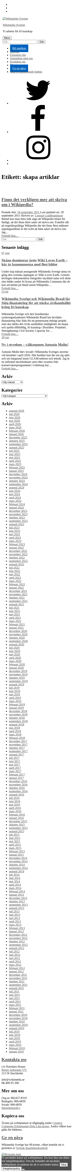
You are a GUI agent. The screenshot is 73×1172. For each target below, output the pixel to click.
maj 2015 (14, 841)
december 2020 (18, 631)
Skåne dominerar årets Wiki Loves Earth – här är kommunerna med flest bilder (34, 262)
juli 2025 (14, 450)
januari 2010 (16, 1051)
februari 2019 (17, 704)
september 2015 (18, 828)
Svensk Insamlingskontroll (31, 1148)
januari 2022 (16, 587)
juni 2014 (14, 878)
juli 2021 (14, 607)
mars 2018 (15, 734)
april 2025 (15, 460)
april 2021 (15, 617)
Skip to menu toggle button (26, 71)
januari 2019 (16, 707)
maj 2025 (14, 457)
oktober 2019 (17, 677)
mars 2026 (15, 427)
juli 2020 (14, 647)
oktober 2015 (17, 824)
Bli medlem (19, 48)
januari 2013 (16, 931)
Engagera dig (18, 55)
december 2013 (18, 898)
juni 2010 (14, 1034)
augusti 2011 (16, 988)
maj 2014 (14, 881)
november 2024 (18, 477)
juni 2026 (14, 417)
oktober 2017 (17, 747)
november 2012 (18, 938)
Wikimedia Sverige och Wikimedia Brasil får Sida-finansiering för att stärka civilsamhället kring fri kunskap (36, 303)
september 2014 (18, 868)
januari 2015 (16, 854)
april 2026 (15, 424)
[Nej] (23, 1169)
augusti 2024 (16, 487)
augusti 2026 (16, 410)
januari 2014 (16, 894)
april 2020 (15, 657)
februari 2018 (17, 737)
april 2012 (15, 961)
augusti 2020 (16, 644)
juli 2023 (14, 527)
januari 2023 (16, 547)
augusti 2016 (16, 794)
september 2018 (18, 721)
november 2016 (18, 784)
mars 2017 (15, 771)
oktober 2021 (17, 597)
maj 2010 (14, 1038)
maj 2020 (14, 654)
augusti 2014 (16, 871)
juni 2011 (14, 994)
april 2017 (15, 767)
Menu (7, 38)
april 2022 (15, 577)
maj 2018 (14, 727)
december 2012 (18, 934)
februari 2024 (17, 504)
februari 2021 (17, 624)
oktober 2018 (17, 717)
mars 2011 (15, 1004)
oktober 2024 (17, 480)
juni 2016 (14, 801)
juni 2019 (14, 691)
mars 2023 (15, 541)
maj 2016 (14, 804)
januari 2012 (16, 971)
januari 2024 (16, 507)
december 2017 (18, 741)
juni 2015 (14, 838)
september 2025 (18, 444)
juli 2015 (14, 834)
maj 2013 (14, 918)
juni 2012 (14, 954)
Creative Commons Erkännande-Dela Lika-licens (31, 1124)
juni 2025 (14, 454)
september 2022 (18, 561)
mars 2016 (15, 811)
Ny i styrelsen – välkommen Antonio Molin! (34, 345)
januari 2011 (16, 1011)
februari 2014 (17, 891)
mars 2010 (15, 1044)
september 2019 (18, 681)
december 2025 (18, 437)
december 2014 (18, 858)
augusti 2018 (16, 724)
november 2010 (18, 1018)
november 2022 (18, 554)
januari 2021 (16, 627)
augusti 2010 (16, 1028)
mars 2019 (15, 701)
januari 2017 (16, 777)
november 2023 (18, 514)
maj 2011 (14, 998)
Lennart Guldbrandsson (49, 215)
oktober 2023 (17, 517)
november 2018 (18, 714)
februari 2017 (17, 774)
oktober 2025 (17, 440)
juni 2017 (14, 761)
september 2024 (18, 484)
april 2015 (15, 844)
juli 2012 (14, 951)
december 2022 (18, 551)
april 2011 (15, 1001)
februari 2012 (17, 968)
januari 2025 (16, 470)
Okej (63, 1164)
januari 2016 (16, 818)
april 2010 (15, 1041)
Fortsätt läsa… (10, 235)
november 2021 (18, 594)
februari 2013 (17, 928)
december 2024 (18, 474)
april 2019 (15, 697)
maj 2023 (14, 534)
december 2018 (18, 711)
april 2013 (15, 921)
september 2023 (18, 520)
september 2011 (18, 984)
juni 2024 (14, 490)
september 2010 (18, 1024)
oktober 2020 (17, 637)
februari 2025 (17, 467)
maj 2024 (14, 494)
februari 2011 (17, 1008)
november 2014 (18, 861)
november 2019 (18, 674)
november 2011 (18, 978)
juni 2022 (14, 571)
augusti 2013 (16, 908)
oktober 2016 (17, 787)
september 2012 (18, 944)
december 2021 (18, 591)
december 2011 (18, 974)
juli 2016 (14, 798)
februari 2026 (17, 430)
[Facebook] (38, 131)
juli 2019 (14, 687)
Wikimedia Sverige (14, 25)
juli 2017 (14, 757)
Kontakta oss (17, 61)
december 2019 (18, 671)
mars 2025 (15, 464)
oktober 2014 (17, 864)
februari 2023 (17, 544)
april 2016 (15, 808)
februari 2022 (17, 584)
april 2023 (15, 537)
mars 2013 (15, 924)
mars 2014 (15, 888)
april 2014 (15, 884)
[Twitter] (38, 103)
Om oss (14, 51)
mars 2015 (15, 848)
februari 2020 (17, 664)
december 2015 (18, 821)
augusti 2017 (16, 754)
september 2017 (18, 751)
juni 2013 (14, 914)
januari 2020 (16, 667)
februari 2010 (17, 1048)
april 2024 (15, 497)
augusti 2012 (16, 948)
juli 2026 (14, 414)
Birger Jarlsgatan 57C (14, 1070)
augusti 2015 (16, 831)
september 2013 (18, 904)
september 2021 (18, 601)
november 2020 (18, 634)
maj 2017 (14, 764)
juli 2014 (14, 874)
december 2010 (18, 1014)
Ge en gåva (19, 68)
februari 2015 (17, 851)
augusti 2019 (16, 684)
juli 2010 (14, 1031)
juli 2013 (14, 911)
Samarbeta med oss (21, 58)
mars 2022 (15, 581)
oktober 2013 (17, 901)
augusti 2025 (16, 447)
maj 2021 (14, 614)
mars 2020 (15, 661)
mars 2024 (15, 500)
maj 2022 (14, 574)
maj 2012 (14, 958)
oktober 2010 (17, 1021)
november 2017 (18, 744)
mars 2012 (15, 964)
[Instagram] (38, 160)
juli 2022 (14, 567)
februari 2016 (17, 814)
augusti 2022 (16, 564)
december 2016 (18, 781)
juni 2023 (14, 531)
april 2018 (15, 731)
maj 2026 (14, 420)
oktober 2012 (17, 941)
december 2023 (18, 510)
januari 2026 (16, 434)
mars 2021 (15, 621)
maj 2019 (14, 694)
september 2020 (18, 641)
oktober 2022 (17, 557)
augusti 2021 (16, 604)
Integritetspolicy (10, 1108)
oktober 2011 (17, 981)
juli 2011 (14, 991)
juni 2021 (14, 611)
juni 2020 (14, 651)
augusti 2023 (16, 524)
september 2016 (18, 791)
